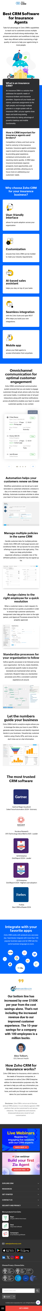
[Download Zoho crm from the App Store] (8, 1250)
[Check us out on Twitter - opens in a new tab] (8, 1257)
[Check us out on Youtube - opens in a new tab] (17, 1257)
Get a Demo (23, 1308)
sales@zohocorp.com (13, 1243)
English (8, 1296)
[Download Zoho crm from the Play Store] (23, 1250)
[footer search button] (37, 1290)
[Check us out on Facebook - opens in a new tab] (21, 1257)
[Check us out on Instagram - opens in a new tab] (12, 1257)
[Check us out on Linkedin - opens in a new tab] (4, 1257)
